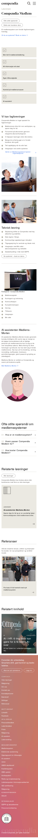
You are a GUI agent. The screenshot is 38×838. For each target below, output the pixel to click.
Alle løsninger (8, 476)
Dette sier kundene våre (12, 25)
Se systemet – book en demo (14, 256)
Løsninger (6, 8)
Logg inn (29, 670)
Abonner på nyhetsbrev (12, 670)
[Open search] (29, 3)
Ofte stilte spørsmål (10, 21)
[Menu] (34, 3)
